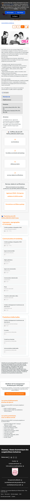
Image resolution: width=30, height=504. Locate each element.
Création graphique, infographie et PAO (10, 366)
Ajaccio (3, 365)
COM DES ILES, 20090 (9, 432)
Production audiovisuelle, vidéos (8, 370)
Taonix (2, 494)
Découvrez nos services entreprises (15, 393)
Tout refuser (20, 12)
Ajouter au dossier (14, 26)
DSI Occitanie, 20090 (9, 429)
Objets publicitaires (13, 368)
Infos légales (6, 92)
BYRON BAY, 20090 (8, 436)
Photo (24, 369)
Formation (19, 371)
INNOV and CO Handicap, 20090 (11, 430)
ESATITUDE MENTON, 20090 (10, 427)
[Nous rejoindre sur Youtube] (16, 457)
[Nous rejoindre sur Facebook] (9, 457)
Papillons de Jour (7, 99)
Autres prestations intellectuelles (14, 373)
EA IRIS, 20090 (7, 437)
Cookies (15, 8)
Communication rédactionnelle (16, 369)
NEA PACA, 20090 (8, 433)
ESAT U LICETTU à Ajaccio (10, 408)
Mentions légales (14, 494)
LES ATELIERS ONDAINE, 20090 (11, 434)
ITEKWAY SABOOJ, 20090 (10, 426)
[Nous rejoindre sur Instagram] (11, 457)
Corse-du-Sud (8, 365)
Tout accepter (10, 12)
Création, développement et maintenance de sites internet (14, 371)
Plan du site (7, 494)
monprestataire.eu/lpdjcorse (7, 23)
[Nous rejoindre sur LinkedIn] (14, 457)
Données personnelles (5, 496)
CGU (20, 494)
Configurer (15, 16)
